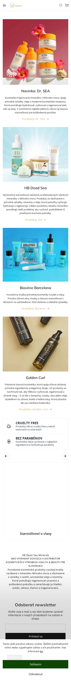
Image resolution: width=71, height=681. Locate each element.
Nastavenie (14, 657)
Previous (6, 456)
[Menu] (4, 5)
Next (65, 456)
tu (41, 651)
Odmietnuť (35, 674)
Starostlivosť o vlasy (36, 533)
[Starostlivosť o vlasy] (35, 495)
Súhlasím (35, 664)
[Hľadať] (61, 5)
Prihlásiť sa (35, 636)
